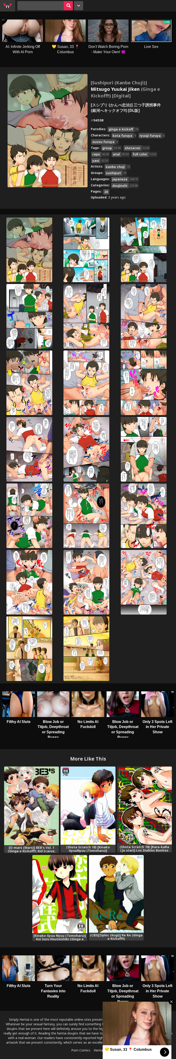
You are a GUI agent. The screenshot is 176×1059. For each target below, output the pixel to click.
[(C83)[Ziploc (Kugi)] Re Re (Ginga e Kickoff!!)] (116, 894)
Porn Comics (80, 1050)
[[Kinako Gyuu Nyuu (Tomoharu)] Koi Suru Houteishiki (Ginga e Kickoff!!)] (59, 894)
